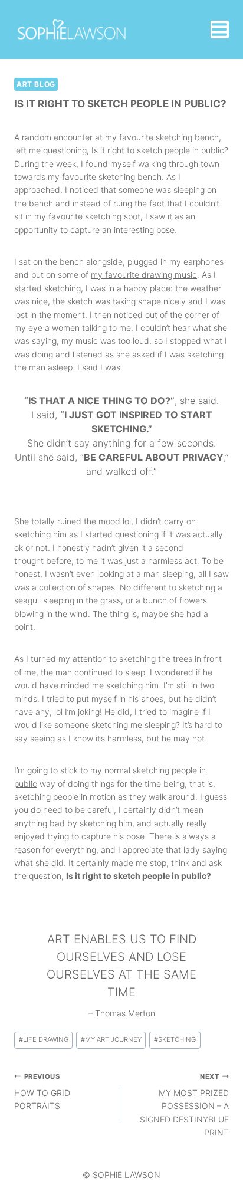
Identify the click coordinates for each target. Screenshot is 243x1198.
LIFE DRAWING (43, 1039)
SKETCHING (175, 1039)
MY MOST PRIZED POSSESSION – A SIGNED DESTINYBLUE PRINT (184, 1105)
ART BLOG (36, 84)
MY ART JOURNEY (111, 1039)
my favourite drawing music (144, 275)
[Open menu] (220, 29)
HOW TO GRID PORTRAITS (42, 1091)
